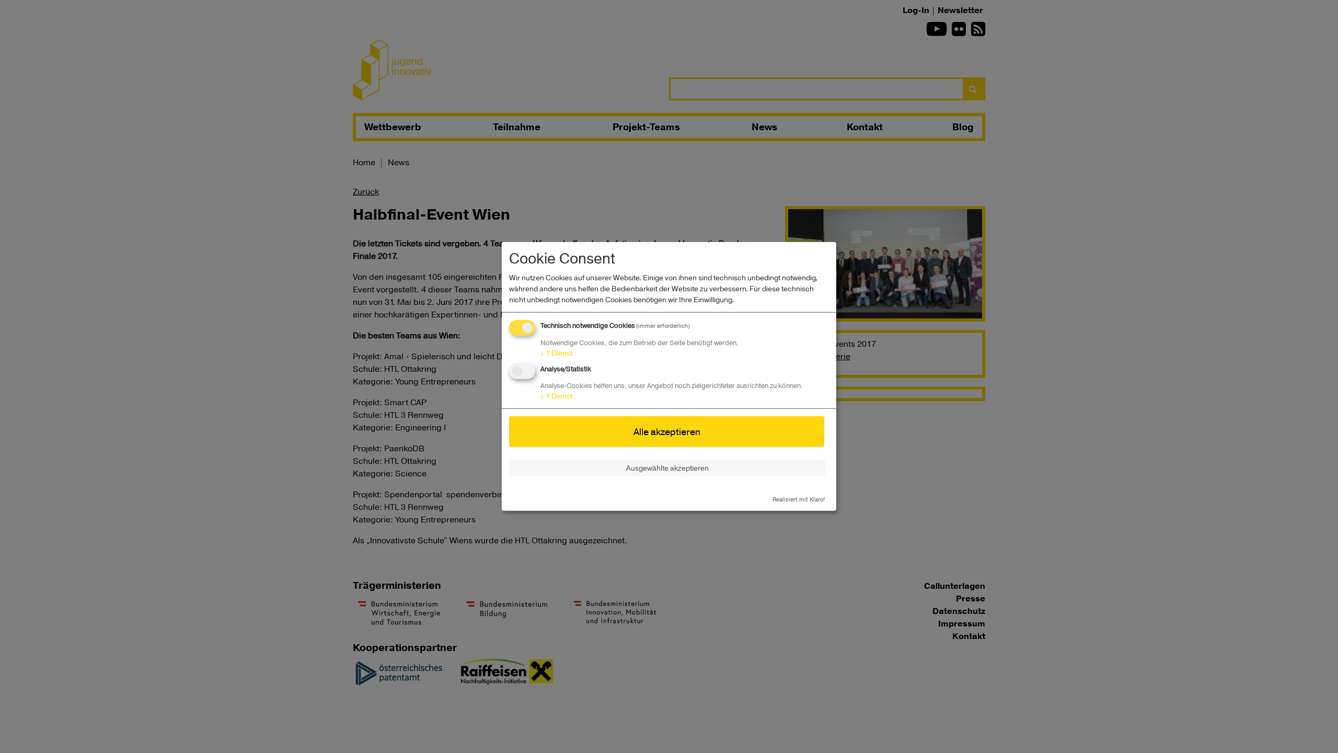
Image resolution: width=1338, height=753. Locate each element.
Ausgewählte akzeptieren (667, 467)
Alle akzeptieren (666, 431)
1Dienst (556, 352)
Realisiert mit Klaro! (798, 498)
